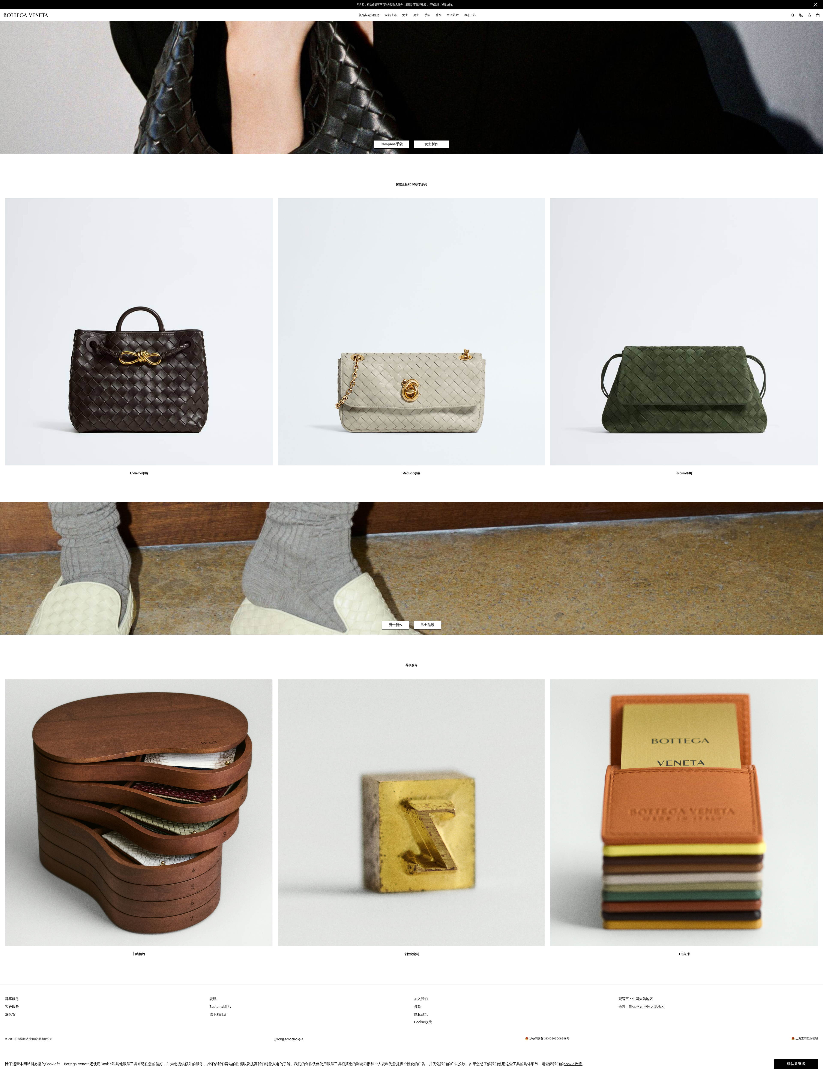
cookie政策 (573, 1064)
